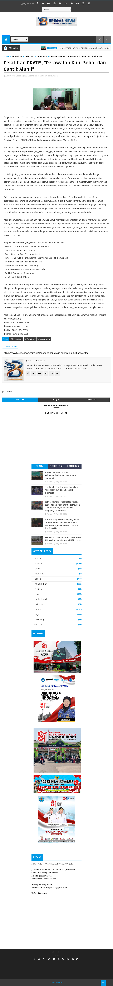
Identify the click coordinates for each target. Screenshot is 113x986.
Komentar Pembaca (73, 467)
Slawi (37, 594)
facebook (92, 399)
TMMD (37, 609)
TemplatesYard (56, 982)
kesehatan (41, 48)
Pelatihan (29, 56)
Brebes (38, 563)
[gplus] (49, 3)
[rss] (72, 3)
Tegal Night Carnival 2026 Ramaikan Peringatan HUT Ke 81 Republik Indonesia (61, 490)
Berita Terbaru (40, 467)
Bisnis (38, 558)
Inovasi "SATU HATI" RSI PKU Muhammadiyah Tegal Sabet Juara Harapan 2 (60, 475)
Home (6, 56)
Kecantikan (17, 56)
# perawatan (44, 339)
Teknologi (56, 466)
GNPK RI (39, 569)
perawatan (42, 56)
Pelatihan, (42, 75)
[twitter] (43, 3)
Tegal (37, 614)
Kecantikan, (33, 75)
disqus (56, 399)
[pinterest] (54, 3)
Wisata (38, 624)
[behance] (77, 3)
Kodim (38, 579)
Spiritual (39, 604)
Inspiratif (40, 574)
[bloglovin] (60, 3)
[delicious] (89, 3)
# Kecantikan (16, 339)
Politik (38, 589)
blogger (20, 399)
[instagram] (83, 3)
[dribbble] (66, 3)
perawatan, (53, 75)
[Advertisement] (56, 920)
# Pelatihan (30, 339)
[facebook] (37, 3)
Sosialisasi (40, 599)
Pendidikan (41, 584)
